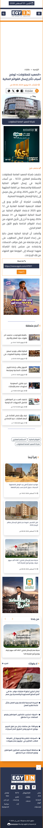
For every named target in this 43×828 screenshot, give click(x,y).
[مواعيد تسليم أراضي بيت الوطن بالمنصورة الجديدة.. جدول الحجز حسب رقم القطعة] (21, 472)
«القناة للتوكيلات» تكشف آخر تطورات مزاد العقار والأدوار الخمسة (15, 337)
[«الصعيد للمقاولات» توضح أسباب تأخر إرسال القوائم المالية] (17, 90)
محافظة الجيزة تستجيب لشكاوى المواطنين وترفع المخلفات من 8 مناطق (21, 752)
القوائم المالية (34, 439)
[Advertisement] (21, 43)
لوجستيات (37, 806)
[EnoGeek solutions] (12, 824)
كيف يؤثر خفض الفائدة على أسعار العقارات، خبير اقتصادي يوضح (15, 417)
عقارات (27, 69)
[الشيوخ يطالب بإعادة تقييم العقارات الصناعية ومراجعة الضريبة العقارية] (34, 366)
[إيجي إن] (21, 13)
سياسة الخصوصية (5, 805)
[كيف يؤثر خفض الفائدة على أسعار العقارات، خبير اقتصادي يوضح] (34, 415)
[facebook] (34, 787)
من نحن (6, 799)
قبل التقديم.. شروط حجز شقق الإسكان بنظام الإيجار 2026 (22, 524)
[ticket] (13, 787)
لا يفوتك (32, 663)
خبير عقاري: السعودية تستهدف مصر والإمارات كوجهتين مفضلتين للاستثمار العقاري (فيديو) (16, 385)
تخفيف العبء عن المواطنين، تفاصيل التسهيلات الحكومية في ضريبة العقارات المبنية (16, 401)
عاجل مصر (39, 794)
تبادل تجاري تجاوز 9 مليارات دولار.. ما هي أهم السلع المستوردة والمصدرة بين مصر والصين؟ (22, 693)
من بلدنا (35, 619)
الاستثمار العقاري (19, 439)
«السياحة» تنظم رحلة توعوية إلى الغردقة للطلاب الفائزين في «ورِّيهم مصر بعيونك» (22, 740)
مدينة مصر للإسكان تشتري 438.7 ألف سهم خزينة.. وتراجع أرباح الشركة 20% (23, 561)
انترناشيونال (26, 792)
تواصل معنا (7, 794)
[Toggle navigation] (39, 13)
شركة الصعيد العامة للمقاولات (28, 444)
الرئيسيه (36, 69)
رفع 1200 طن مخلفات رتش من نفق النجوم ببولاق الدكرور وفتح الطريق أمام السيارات (21, 728)
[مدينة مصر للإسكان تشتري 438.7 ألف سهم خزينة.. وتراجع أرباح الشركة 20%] (21, 548)
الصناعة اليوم (38, 801)
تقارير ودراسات (16, 798)
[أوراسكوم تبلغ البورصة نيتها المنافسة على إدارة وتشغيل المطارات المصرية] (21, 636)
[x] (27, 787)
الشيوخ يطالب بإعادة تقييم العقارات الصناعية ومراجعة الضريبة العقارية (16, 369)
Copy (21, 271)
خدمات (28, 801)
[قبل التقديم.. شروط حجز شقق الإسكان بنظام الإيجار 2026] (21, 510)
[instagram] (20, 787)
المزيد (5, 663)
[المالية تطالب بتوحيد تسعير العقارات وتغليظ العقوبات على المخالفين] (34, 350)
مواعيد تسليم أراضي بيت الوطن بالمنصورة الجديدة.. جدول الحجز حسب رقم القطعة (23, 486)
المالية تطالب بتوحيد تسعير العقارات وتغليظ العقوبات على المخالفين (15, 353)
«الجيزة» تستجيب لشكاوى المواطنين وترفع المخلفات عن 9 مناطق (21, 716)
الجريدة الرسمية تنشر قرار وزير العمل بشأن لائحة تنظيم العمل (21, 704)
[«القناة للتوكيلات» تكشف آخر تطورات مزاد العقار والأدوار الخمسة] (34, 334)
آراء (17, 804)
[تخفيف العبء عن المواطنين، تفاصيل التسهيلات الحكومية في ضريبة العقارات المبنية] (34, 399)
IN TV (17, 792)
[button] (12, 619)
